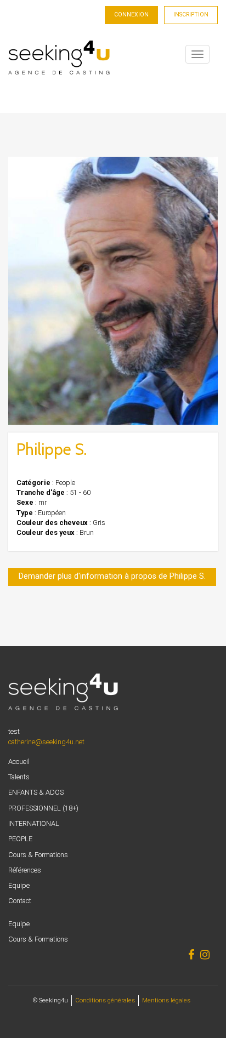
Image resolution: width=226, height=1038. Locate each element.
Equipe (19, 885)
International (33, 823)
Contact (19, 901)
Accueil (19, 761)
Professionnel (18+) (43, 808)
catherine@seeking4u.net (46, 742)
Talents (19, 777)
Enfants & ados (36, 792)
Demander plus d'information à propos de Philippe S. (112, 576)
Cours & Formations (38, 855)
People (20, 839)
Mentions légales (166, 1000)
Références (24, 870)
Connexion (131, 14)
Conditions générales (105, 1000)
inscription (190, 14)
